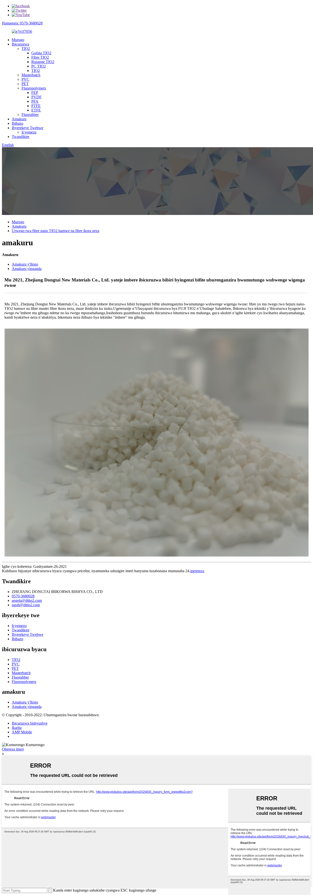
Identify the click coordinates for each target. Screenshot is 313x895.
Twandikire (20, 136)
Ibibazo (17, 123)
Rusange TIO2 (42, 62)
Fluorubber (30, 114)
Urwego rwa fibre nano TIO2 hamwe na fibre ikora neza (55, 231)
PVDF (36, 97)
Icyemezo (29, 132)
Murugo (18, 40)
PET (25, 84)
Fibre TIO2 (40, 57)
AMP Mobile (22, 732)
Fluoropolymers (34, 88)
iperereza (197, 571)
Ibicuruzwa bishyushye (29, 723)
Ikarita (17, 728)
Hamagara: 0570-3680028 (22, 23)
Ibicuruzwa (20, 44)
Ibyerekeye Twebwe (27, 128)
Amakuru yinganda (27, 269)
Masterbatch (31, 75)
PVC (25, 79)
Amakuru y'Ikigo (25, 264)
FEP (34, 92)
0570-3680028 (23, 596)
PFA (34, 101)
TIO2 (26, 48)
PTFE (36, 106)
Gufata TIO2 (41, 53)
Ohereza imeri (13, 749)
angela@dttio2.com (27, 600)
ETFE (36, 110)
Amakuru (19, 119)
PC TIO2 (38, 66)
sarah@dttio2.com (26, 605)
